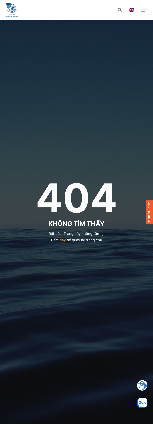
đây (63, 240)
